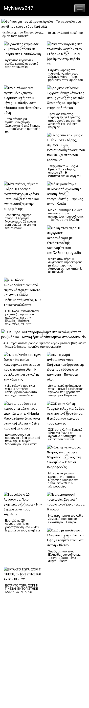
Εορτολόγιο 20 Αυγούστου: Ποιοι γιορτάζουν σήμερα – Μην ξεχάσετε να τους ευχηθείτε (22, 525)
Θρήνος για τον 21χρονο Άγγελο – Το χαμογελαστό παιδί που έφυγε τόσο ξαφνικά (42, 34)
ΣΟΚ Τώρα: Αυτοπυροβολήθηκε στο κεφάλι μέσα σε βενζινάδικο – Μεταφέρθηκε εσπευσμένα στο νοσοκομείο (44, 344)
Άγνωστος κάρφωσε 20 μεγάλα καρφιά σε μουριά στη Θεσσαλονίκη (21, 63)
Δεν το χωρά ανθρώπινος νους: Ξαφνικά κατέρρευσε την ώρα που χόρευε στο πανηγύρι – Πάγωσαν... (65, 390)
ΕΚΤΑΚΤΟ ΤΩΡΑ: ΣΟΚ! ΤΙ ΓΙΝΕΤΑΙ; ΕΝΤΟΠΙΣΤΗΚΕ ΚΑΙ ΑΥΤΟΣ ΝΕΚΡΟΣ (21, 588)
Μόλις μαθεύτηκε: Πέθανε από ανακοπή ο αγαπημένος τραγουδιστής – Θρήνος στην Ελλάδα (66, 215)
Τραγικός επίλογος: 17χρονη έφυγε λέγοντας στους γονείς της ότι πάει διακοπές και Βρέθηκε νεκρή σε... (64, 120)
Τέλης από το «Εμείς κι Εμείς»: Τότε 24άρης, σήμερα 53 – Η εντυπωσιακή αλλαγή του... (66, 171)
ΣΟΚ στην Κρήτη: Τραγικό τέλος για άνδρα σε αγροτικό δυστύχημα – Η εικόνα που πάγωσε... (65, 434)
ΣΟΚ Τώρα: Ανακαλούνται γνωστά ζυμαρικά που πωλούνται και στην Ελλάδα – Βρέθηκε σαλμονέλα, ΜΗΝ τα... (22, 317)
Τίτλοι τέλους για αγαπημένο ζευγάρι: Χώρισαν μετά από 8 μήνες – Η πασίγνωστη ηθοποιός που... (22, 125)
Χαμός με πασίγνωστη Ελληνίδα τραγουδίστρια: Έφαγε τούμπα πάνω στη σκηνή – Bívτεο (64, 556)
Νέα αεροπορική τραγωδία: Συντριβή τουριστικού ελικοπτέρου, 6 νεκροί (66, 518)
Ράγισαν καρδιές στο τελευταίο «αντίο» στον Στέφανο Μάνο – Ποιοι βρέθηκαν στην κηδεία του (65, 75)
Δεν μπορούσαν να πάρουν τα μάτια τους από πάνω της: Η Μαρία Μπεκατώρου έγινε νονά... (22, 439)
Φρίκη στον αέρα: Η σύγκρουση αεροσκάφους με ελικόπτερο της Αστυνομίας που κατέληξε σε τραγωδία (65, 265)
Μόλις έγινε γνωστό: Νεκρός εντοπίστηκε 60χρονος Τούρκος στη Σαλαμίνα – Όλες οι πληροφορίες (63, 479)
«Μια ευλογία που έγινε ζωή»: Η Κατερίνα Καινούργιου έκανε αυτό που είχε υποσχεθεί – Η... (21, 390)
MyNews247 (18, 8)
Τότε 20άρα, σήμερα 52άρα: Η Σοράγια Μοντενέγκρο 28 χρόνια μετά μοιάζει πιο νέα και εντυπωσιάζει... (20, 221)
